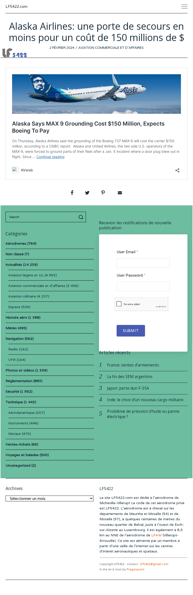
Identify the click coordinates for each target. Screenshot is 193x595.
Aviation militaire (22, 296)
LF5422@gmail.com (154, 564)
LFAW (156, 535)
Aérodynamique (21, 412)
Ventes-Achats (18, 444)
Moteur (14, 433)
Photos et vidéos (20, 370)
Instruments (18, 423)
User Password (131, 275)
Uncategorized (18, 465)
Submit (131, 330)
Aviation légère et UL (25, 275)
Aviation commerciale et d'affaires (111, 48)
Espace (14, 307)
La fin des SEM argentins (130, 376)
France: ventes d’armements (133, 365)
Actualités (14, 264)
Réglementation (19, 381)
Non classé (15, 254)
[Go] (82, 217)
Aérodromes (16, 243)
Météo (11, 328)
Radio (13, 349)
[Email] (119, 192)
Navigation (15, 338)
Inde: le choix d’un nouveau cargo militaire (145, 399)
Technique (14, 402)
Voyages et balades (22, 455)
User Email (127, 251)
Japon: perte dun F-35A (128, 388)
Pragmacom (135, 569)
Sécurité (12, 391)
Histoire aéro (16, 317)
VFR (12, 359)
